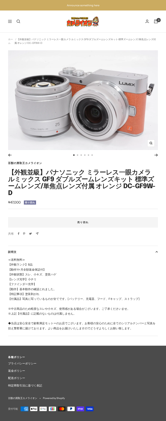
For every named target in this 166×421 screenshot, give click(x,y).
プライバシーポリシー (22, 363)
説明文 (12, 251)
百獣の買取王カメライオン (25, 163)
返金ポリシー (16, 371)
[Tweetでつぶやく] (30, 233)
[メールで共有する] (37, 233)
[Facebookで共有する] (18, 233)
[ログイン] (147, 21)
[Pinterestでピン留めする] (24, 233)
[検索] (18, 21)
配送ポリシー (16, 378)
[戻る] (10, 155)
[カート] (156, 21)
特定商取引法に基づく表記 (25, 385)
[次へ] (156, 155)
